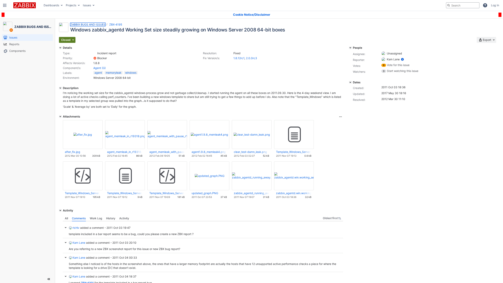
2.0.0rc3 (251, 58)
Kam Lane (79, 242)
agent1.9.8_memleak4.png (209, 151)
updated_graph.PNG (205, 193)
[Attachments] (60, 116)
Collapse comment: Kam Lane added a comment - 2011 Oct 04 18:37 (65, 276)
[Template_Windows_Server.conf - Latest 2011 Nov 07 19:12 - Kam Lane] (125, 176)
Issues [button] (87, 5)
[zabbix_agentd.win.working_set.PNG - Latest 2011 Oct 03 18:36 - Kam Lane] (294, 175)
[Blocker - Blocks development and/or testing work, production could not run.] (94, 58)
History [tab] (110, 218)
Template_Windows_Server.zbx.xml (167, 193)
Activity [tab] (124, 218)
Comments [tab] (79, 218)
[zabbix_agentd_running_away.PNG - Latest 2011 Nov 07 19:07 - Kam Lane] (251, 175)
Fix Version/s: (211, 58)
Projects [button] (71, 5)
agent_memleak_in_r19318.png (124, 151)
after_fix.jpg (72, 151)
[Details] (60, 47)
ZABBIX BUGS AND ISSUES (87, 24)
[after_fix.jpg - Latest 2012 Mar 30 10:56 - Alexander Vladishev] (82, 134)
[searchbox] (462, 5)
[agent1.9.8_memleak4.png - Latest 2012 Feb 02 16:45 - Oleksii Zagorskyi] (209, 134)
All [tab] (66, 218)
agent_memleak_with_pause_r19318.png (167, 151)
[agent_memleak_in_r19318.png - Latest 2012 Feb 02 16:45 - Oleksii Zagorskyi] (125, 134)
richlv (76, 227)
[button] (4, 5)
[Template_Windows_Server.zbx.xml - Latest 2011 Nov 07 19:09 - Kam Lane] (167, 176)
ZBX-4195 (115, 24)
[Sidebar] (49, 279)
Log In (495, 5)
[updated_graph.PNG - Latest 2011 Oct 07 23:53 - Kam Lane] (209, 176)
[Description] (60, 88)
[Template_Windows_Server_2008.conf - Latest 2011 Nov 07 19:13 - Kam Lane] (294, 135)
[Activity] (60, 210)
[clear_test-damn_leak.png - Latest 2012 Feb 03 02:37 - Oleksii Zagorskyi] (252, 134)
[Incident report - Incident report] (94, 53)
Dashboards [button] (51, 5)
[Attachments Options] (340, 116)
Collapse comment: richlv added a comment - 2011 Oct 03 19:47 (65, 227)
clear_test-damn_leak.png (250, 151)
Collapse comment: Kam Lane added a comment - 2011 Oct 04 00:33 (65, 257)
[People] (350, 47)
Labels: (67, 72)
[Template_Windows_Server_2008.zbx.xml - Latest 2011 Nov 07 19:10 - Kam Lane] (83, 176)
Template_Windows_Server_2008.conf (293, 151)
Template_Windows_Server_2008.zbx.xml (82, 193)
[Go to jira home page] (24, 5)
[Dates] (350, 82)
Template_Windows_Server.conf (124, 193)
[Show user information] (402, 59)
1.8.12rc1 (238, 58)
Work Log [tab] (96, 218)
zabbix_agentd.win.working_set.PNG (293, 193)
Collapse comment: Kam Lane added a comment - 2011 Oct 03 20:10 (65, 242)
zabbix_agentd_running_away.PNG (251, 193)
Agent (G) (99, 68)
